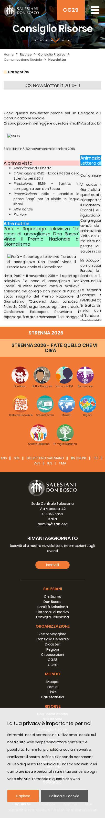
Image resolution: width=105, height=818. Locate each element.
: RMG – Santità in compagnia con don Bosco (46, 186)
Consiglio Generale (52, 639)
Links (53, 692)
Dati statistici (52, 697)
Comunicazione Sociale (23, 59)
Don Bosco (52, 601)
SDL (17, 458)
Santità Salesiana (52, 606)
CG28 (52, 659)
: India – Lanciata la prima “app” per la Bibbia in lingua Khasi (46, 199)
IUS (49, 463)
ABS (37, 463)
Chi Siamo (52, 596)
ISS (96, 458)
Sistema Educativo (52, 612)
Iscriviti (52, 565)
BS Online (79, 458)
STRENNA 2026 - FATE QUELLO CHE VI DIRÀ (54, 348)
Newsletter (57, 59)
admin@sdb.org (52, 524)
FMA (62, 463)
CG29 (71, 10)
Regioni (52, 649)
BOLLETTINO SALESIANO (45, 458)
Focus (52, 686)
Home (9, 54)
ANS (3, 458)
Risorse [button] (53, 706)
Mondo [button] (52, 674)
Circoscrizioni (52, 654)
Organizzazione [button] (53, 626)
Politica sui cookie (64, 796)
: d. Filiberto (32, 168)
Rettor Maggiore (52, 634)
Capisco (23, 796)
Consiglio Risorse (51, 54)
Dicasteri (52, 644)
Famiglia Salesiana (52, 617)
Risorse (26, 54)
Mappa (52, 681)
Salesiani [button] (52, 589)
